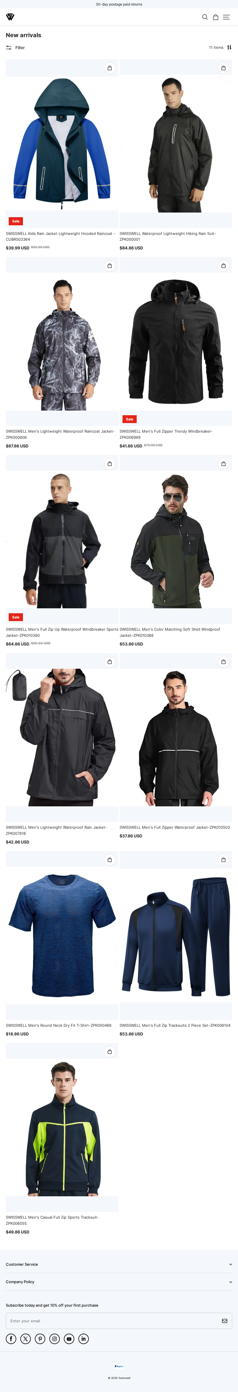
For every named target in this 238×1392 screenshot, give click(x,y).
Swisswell (124, 1378)
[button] (205, 17)
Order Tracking (17, 1272)
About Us (13, 1290)
